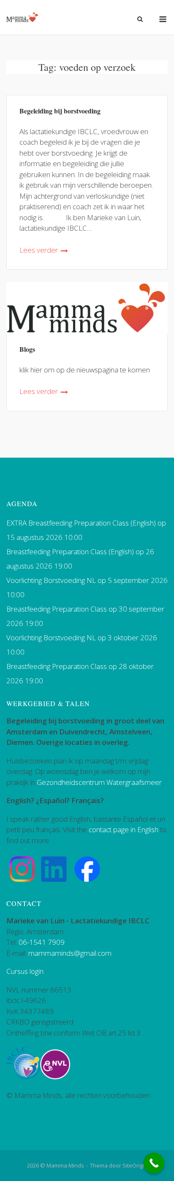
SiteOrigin (134, 1165)
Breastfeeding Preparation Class (56, 609)
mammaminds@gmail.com (69, 953)
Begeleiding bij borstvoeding (60, 111)
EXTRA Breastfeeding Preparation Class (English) (81, 523)
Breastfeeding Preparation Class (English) (70, 551)
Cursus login (25, 971)
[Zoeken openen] (140, 20)
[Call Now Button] (154, 1163)
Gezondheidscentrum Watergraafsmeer (99, 782)
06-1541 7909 (42, 942)
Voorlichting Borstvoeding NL (51, 580)
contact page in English (123, 829)
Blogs (27, 349)
